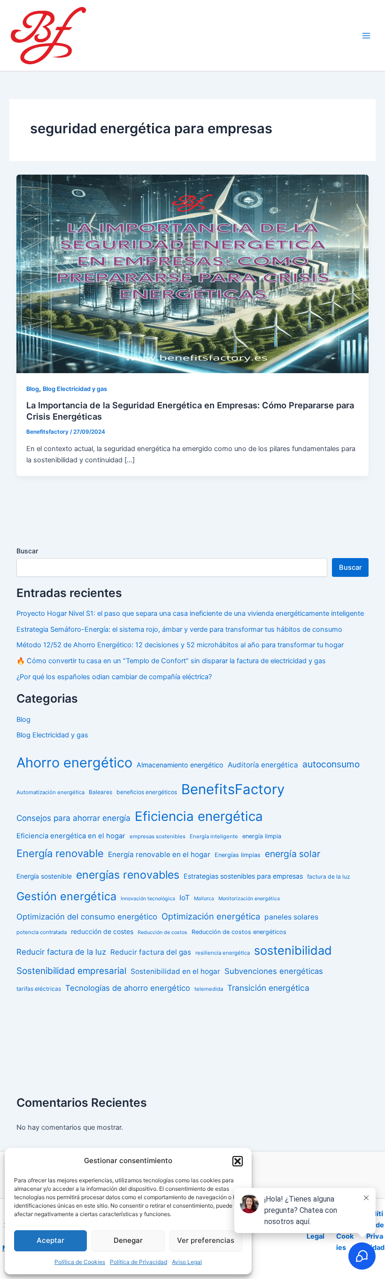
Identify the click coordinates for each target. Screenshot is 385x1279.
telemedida (208, 989)
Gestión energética (66, 896)
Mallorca (204, 899)
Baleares (100, 792)
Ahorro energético (74, 762)
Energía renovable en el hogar (159, 854)
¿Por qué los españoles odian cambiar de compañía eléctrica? (114, 677)
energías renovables (127, 874)
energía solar (292, 853)
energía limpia (261, 836)
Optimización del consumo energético (86, 916)
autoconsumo (331, 764)
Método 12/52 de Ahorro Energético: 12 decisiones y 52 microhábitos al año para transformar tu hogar (180, 645)
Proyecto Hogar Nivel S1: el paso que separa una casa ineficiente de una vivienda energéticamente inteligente (190, 613)
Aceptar (50, 1240)
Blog (32, 388)
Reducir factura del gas (150, 952)
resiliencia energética (222, 953)
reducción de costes (102, 931)
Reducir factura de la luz (61, 952)
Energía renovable (60, 853)
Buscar (27, 551)
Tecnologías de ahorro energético (127, 988)
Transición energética (268, 988)
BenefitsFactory (233, 789)
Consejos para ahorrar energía (73, 818)
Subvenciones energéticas (273, 971)
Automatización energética (50, 792)
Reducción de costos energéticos (239, 931)
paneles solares (291, 916)
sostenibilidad (293, 950)
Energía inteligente (214, 836)
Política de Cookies (79, 1261)
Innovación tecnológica (148, 899)
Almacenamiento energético (180, 765)
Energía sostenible (44, 876)
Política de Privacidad (138, 1261)
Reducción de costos (162, 932)
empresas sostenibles (157, 836)
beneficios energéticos (146, 792)
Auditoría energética (263, 764)
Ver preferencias (205, 1240)
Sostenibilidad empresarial (71, 970)
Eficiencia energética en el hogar (70, 836)
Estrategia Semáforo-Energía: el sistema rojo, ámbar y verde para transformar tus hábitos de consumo (179, 629)
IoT (184, 897)
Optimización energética (211, 916)
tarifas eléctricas (38, 988)
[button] (237, 1161)
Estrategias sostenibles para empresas (243, 876)
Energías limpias (238, 854)
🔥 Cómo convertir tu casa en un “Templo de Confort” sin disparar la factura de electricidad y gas (171, 661)
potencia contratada (41, 932)
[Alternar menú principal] (366, 35)
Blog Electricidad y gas (75, 388)
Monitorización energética (249, 899)
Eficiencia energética (199, 816)
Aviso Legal (187, 1261)
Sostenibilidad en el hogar (175, 971)
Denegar (128, 1240)
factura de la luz (328, 876)
